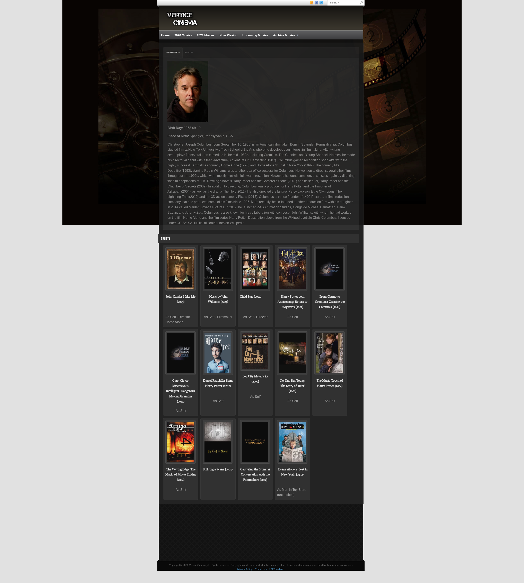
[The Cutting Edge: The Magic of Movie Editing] (180, 442)
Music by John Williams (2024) (218, 299)
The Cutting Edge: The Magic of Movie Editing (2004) (180, 474)
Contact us (261, 569)
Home (165, 35)
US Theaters (276, 569)
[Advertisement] (261, 532)
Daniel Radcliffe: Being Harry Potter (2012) (218, 383)
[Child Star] (255, 269)
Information (173, 52)
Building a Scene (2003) (218, 469)
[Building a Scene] (218, 442)
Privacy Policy (244, 569)
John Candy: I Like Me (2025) (180, 299)
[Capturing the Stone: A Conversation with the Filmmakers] (255, 442)
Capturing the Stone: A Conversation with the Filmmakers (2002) (255, 474)
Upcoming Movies (255, 35)
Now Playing (228, 35)
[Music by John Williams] (218, 269)
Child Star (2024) (251, 296)
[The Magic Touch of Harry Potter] (329, 353)
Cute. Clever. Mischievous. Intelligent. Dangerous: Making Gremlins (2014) (181, 391)
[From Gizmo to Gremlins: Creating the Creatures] (329, 269)
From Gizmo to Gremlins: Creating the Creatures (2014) (330, 302)
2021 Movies (206, 35)
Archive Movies (283, 35)
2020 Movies (183, 35)
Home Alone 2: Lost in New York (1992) (292, 471)
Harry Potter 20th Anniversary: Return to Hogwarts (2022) (292, 302)
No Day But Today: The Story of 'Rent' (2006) (292, 386)
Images (189, 52)
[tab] (173, 52)
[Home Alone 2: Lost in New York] (292, 442)
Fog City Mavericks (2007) (255, 378)
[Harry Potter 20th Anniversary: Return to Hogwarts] (292, 269)
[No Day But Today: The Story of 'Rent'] (292, 353)
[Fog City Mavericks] (255, 351)
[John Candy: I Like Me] (180, 269)
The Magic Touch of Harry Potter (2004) (330, 383)
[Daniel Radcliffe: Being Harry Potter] (218, 353)
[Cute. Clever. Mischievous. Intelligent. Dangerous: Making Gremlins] (180, 353)
